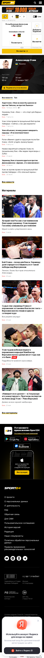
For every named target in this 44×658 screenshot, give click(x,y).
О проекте (9, 497)
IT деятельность (12, 505)
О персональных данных (16, 501)
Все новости (8, 182)
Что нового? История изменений (26, 433)
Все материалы (9, 413)
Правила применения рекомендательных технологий (19, 548)
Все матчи (20, 51)
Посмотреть (16, 43)
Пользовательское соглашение (19, 523)
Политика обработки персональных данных (21, 541)
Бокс (3, 108)
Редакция (9, 531)
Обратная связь (12, 514)
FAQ (6, 510)
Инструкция (22, 472)
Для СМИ (8, 518)
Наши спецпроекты (13, 536)
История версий (12, 527)
